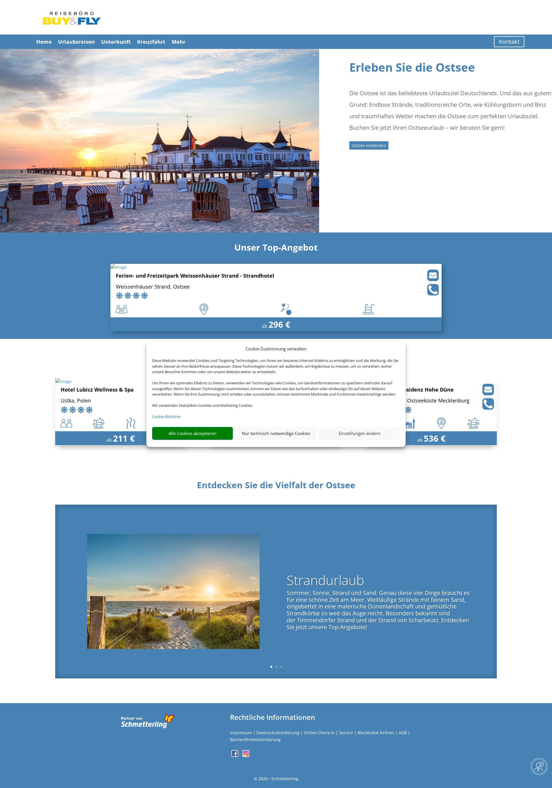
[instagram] (246, 755)
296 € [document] (279, 324)
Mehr (178, 41)
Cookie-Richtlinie (166, 416)
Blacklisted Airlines (376, 732)
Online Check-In (319, 732)
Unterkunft (116, 41)
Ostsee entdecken (369, 145)
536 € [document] (435, 438)
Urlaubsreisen (76, 41)
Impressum (241, 732)
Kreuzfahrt (151, 41)
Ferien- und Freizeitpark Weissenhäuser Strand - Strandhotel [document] (195, 276)
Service (346, 732)
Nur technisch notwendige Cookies (276, 433)
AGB (403, 732)
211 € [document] (124, 438)
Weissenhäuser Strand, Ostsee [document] (153, 287)
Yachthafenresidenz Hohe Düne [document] (412, 390)
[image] (118, 267)
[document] (276, 486)
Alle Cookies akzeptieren (192, 433)
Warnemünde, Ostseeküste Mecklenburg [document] (420, 401)
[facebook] (235, 755)
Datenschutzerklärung (277, 732)
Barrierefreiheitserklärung (255, 739)
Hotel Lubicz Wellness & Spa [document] (97, 390)
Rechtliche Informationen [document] (272, 717)
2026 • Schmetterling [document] (277, 778)
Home (44, 41)
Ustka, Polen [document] (76, 401)
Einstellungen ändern (359, 433)
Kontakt (509, 41)
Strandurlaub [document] (325, 581)
